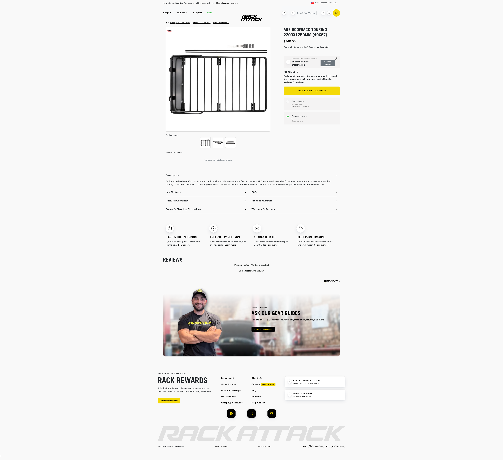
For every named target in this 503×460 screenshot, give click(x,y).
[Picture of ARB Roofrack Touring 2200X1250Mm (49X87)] (218, 79)
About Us (257, 378)
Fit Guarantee (228, 397)
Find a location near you (227, 3)
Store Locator (229, 385)
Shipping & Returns (232, 403)
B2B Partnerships (231, 391)
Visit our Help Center (263, 329)
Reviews (256, 397)
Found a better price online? (306, 47)
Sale (209, 13)
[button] (251, 270)
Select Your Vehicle (306, 13)
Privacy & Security (221, 446)
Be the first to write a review (251, 270)
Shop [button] (166, 13)
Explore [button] (181, 13)
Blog (254, 391)
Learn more (184, 245)
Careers (256, 385)
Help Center (258, 403)
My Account (227, 378)
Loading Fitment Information (305, 59)
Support (197, 13)
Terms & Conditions (264, 446)
